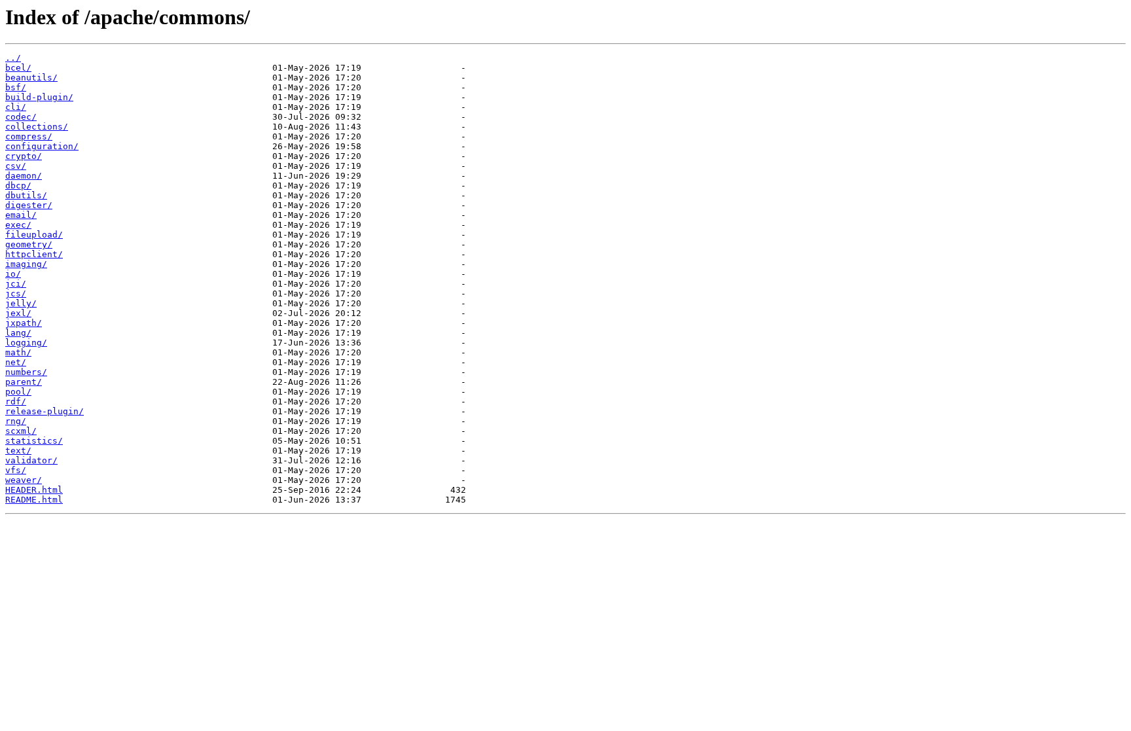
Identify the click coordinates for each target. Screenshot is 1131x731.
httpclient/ (34, 254)
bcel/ (18, 68)
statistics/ (34, 441)
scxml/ (21, 431)
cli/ (15, 107)
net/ (15, 362)
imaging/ (26, 264)
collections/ (36, 127)
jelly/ (21, 303)
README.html (34, 500)
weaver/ (23, 480)
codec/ (21, 117)
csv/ (15, 166)
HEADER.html (34, 490)
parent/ (23, 382)
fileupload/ (34, 235)
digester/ (28, 205)
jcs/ (15, 293)
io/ (13, 274)
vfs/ (15, 470)
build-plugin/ (39, 97)
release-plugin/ (44, 411)
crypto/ (23, 156)
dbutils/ (26, 195)
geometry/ (28, 244)
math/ (18, 352)
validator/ (31, 460)
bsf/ (15, 87)
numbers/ (26, 372)
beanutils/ (31, 77)
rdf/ (15, 401)
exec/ (18, 225)
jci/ (15, 284)
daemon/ (23, 176)
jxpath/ (23, 323)
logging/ (26, 343)
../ (13, 58)
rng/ (15, 421)
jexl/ (18, 313)
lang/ (18, 333)
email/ (21, 215)
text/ (18, 450)
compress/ (28, 136)
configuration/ (42, 146)
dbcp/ (18, 185)
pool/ (18, 392)
